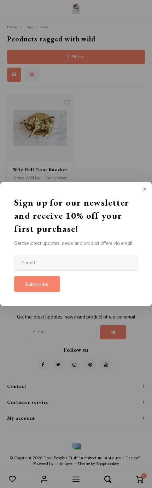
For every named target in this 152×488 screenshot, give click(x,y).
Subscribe (37, 284)
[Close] (144, 189)
